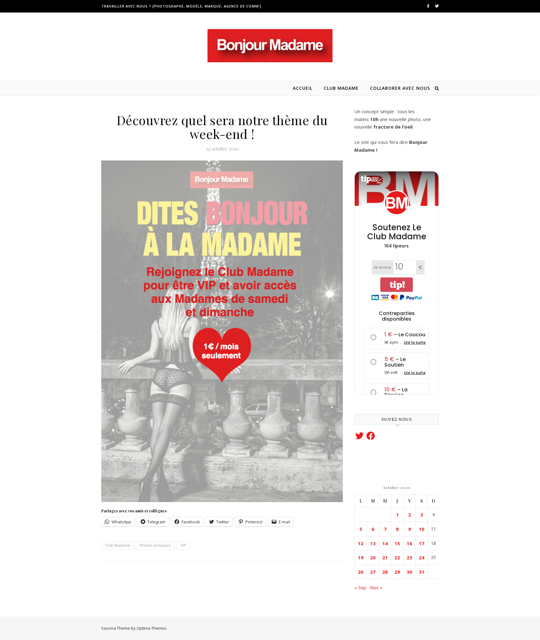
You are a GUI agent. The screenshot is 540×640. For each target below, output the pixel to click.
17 (421, 543)
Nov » (376, 587)
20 (373, 557)
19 (360, 557)
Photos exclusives (155, 545)
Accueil (302, 88)
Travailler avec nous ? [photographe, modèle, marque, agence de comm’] (181, 6)
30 (409, 572)
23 (409, 557)
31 (421, 572)
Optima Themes (152, 628)
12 (360, 543)
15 (397, 543)
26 (360, 572)
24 (421, 557)
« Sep (360, 587)
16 (409, 543)
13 (373, 543)
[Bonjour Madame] (270, 45)
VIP (183, 545)
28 (385, 572)
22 (397, 557)
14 (385, 543)
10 (421, 529)
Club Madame (341, 88)
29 (397, 572)
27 (373, 572)
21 (385, 557)
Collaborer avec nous (400, 88)
